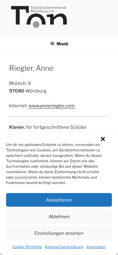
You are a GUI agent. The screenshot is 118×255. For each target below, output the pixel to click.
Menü (62, 43)
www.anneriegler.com (51, 105)
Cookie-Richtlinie (27, 246)
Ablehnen (59, 216)
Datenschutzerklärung (64, 246)
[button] (103, 139)
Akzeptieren (59, 200)
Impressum (96, 246)
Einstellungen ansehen (59, 233)
